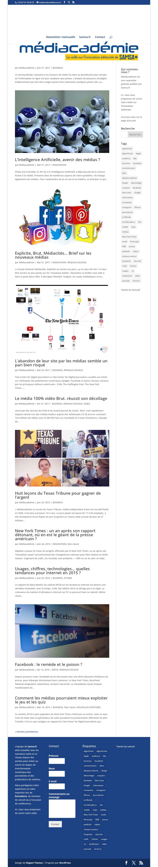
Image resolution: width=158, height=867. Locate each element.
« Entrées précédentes (26, 731)
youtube (126, 280)
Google (137, 192)
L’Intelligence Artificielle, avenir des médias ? (57, 159)
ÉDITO (55, 669)
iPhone (137, 207)
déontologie (136, 183)
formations (21, 796)
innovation (127, 202)
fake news (126, 192)
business (126, 163)
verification (127, 275)
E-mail (53, 781)
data (124, 173)
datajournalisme (129, 178)
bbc (135, 158)
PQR (124, 246)
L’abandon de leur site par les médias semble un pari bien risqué (61, 363)
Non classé (73, 544)
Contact (100, 37)
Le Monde (126, 217)
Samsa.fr (85, 37)
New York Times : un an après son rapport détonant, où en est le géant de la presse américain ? (55, 534)
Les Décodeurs (128, 222)
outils (124, 241)
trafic (124, 266)
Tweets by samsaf (125, 746)
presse (132, 246)
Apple (138, 153)
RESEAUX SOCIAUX (76, 262)
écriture (136, 280)
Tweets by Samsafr (130, 289)
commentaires (128, 168)
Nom (53, 768)
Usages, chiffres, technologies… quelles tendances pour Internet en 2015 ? (52, 570)
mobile (125, 227)
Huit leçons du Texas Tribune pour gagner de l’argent (58, 495)
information (127, 197)
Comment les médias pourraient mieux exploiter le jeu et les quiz (61, 700)
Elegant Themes (34, 862)
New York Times (129, 236)
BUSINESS (58, 67)
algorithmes (127, 153)
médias (125, 231)
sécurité (137, 261)
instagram (126, 207)
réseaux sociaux (129, 256)
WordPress (65, 862)
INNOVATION (59, 164)
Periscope (134, 241)
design (125, 183)
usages (125, 271)
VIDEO (87, 403)
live (139, 222)
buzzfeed (137, 163)
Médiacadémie (26, 67)
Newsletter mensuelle (60, 37)
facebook (137, 187)
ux (133, 271)
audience (126, 158)
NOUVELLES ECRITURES (89, 707)
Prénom (54, 755)
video (137, 275)
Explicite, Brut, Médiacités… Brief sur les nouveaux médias (53, 255)
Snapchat (126, 261)
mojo (133, 227)
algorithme (127, 148)
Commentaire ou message (59, 795)
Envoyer (55, 824)
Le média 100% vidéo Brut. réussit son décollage (61, 398)
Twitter (133, 266)
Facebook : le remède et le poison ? (48, 664)
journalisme (127, 212)
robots (136, 251)
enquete (126, 187)
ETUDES (68, 578)
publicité (126, 251)
